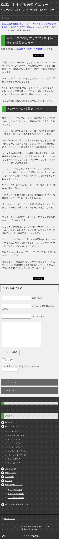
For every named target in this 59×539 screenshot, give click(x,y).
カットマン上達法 (15, 490)
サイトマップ (9, 519)
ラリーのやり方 (14, 463)
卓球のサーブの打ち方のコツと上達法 (35, 49)
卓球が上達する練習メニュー (25, 4)
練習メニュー (10, 473)
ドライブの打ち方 (15, 439)
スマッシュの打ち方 (16, 435)
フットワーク (10, 469)
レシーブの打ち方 (15, 443)
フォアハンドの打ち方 (17, 451)
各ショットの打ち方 (13, 426)
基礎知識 (8, 422)
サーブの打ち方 (14, 431)
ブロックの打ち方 (15, 447)
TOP (15, 24)
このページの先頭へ (32, 536)
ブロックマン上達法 (16, 498)
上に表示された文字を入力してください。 (22, 366)
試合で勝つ (9, 477)
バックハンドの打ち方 (17, 455)
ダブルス (8, 481)
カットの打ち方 (14, 459)
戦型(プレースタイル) (14, 485)
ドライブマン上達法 (16, 494)
